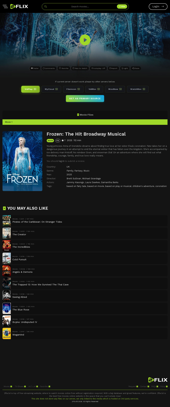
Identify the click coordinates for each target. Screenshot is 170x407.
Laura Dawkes (92, 182)
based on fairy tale (76, 186)
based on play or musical (118, 186)
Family (70, 170)
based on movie (95, 186)
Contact (144, 386)
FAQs (154, 386)
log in (61, 161)
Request (132, 386)
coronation (161, 186)
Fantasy (78, 170)
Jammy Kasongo (75, 182)
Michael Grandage (91, 178)
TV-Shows (19, 386)
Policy (163, 386)
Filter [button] (123, 6)
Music (86, 170)
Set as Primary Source (85, 98)
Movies (7, 386)
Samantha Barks (109, 182)
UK (68, 166)
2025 (69, 174)
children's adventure (143, 186)
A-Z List (32, 386)
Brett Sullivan (74, 178)
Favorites (44, 386)
